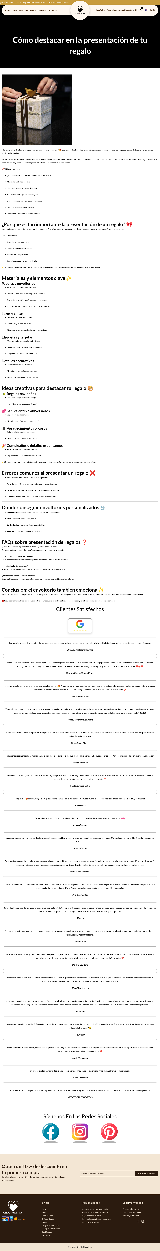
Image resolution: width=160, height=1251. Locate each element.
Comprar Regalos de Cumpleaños (95, 1212)
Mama (21, 10)
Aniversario (41, 10)
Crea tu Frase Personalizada (106, 10)
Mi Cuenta (46, 1235)
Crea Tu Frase (47, 1216)
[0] (141, 11)
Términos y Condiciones (132, 1212)
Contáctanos (47, 1232)
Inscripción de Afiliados (51, 1229)
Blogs (44, 1222)
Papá (26, 10)
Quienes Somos (48, 1219)
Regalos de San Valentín (91, 1216)
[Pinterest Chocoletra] (109, 1143)
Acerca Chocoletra (125, 10)
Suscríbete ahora (146, 1173)
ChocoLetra (31, 267)
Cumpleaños (52, 10)
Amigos (33, 10)
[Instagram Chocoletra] (80, 1143)
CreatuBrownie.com (38, 462)
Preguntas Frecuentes (50, 1225)
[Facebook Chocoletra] (50, 1143)
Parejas (14, 10)
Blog (136, 10)
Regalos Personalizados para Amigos (96, 1219)
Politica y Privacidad (131, 1216)
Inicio (44, 1209)
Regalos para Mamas (90, 1222)
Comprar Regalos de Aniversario (95, 1209)
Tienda (6, 10)
